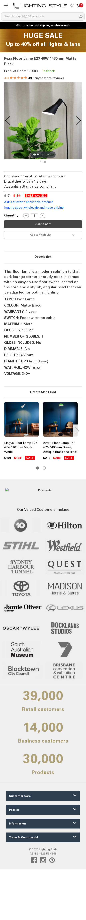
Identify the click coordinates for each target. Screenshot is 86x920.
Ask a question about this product (28, 202)
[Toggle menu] (5, 5)
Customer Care (20, 796)
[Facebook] (34, 860)
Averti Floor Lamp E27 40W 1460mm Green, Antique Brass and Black (60, 447)
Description (43, 256)
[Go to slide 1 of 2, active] (37, 468)
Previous (5, 430)
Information (17, 823)
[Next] (78, 120)
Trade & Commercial (23, 837)
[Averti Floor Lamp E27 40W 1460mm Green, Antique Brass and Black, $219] (60, 420)
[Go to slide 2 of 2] (44, 468)
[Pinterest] (52, 860)
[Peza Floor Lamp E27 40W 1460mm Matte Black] (41, 162)
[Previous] (7, 120)
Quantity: (11, 215)
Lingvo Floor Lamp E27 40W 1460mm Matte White (20, 447)
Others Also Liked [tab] (43, 392)
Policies (14, 809)
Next (77, 430)
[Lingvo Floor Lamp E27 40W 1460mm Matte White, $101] (21, 420)
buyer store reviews (34, 78)
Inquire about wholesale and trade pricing (34, 207)
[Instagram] (43, 860)
